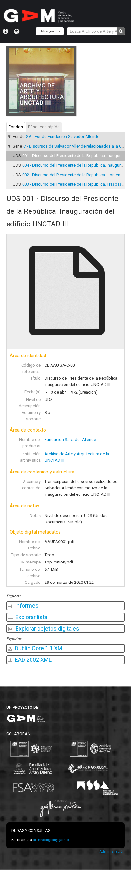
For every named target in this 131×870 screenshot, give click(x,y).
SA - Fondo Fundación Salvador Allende (62, 136)
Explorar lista (30, 617)
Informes (26, 605)
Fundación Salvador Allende (70, 439)
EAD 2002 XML (33, 659)
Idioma (16, 31)
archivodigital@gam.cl (51, 840)
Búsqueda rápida (43, 126)
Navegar (47, 31)
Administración (112, 851)
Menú (5, 31)
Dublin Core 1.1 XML (39, 648)
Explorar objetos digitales (46, 628)
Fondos (16, 126)
